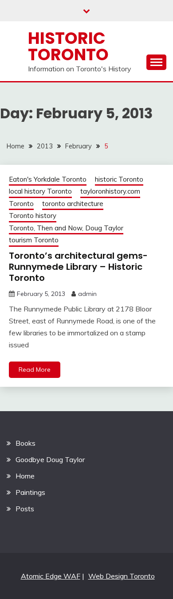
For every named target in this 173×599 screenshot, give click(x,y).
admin (87, 294)
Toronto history (32, 215)
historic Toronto (119, 179)
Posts (25, 508)
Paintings (30, 492)
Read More (35, 369)
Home (25, 475)
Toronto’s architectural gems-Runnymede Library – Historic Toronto (78, 266)
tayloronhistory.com (110, 191)
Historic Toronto (68, 46)
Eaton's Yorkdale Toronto (47, 179)
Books (25, 443)
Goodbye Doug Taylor (50, 459)
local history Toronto (40, 191)
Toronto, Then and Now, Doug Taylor (66, 228)
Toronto (21, 203)
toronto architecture (72, 203)
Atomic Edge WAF (50, 576)
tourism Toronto (34, 240)
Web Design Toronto (121, 576)
